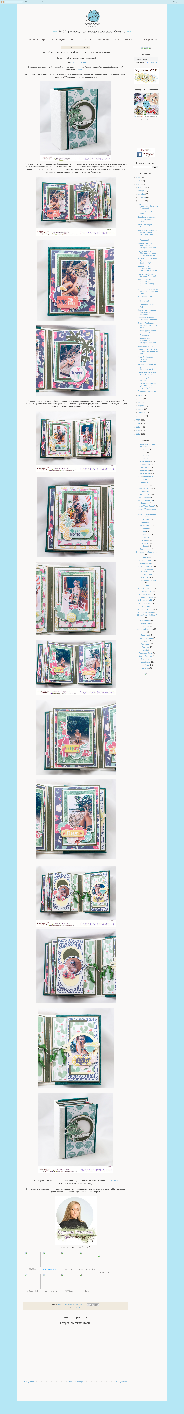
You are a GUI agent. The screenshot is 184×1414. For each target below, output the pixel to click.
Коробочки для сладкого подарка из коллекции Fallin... (148, 219)
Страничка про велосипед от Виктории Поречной (147, 340)
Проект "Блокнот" (145, 560)
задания (145, 485)
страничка (145, 626)
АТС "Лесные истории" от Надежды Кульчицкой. (147, 299)
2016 (138, 430)
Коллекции (58, 39)
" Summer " (80, 70)
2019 (138, 420)
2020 (138, 184)
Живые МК (145, 482)
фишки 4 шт (105, 1272)
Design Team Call (145, 656)
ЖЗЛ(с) (145, 479)
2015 (138, 434)
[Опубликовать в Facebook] (95, 1304)
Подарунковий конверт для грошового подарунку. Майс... (147, 385)
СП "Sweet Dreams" (145, 609)
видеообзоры (145, 464)
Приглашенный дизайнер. (147, 552)
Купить (75, 39)
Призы (145, 557)
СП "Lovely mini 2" (145, 600)
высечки (69, 1269)
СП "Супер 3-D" (145, 591)
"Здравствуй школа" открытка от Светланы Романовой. (148, 206)
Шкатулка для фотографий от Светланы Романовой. (148, 268)
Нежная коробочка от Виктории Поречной (147, 275)
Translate (153, 62)
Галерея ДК (145, 470)
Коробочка (145, 522)
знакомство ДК (145, 488)
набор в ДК (145, 534)
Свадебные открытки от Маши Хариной (147, 373)
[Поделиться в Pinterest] (98, 1304)
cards (145, 650)
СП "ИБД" (145, 577)
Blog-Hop (145, 647)
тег (145, 632)
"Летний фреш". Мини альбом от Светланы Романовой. (147, 333)
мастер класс (145, 525)
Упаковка (145, 635)
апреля (141, 406)
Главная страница (75, 1382)
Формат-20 (145, 641)
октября (141, 194)
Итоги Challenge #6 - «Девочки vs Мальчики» (146, 359)
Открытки (144, 543)
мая (140, 402)
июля (140, 395)
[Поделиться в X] (93, 1304)
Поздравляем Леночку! (147, 391)
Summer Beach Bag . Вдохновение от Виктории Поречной (147, 245)
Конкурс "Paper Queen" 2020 (146, 515)
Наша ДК (103, 39)
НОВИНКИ (145, 537)
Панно (145, 546)
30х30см (33, 1269)
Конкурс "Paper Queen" (145, 506)
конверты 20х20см (87, 1269)
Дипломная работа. (145, 476)
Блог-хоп (145, 455)
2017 (138, 427)
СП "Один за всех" (145, 566)
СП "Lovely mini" (145, 603)
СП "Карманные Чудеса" (147, 580)
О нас (88, 39)
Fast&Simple (145, 662)
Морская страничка (146, 346)
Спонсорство (145, 620)
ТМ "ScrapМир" (36, 39)
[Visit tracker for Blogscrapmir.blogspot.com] (146, 675)
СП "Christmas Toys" (145, 597)
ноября (141, 191)
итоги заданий (145, 497)
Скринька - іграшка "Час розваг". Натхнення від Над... (148, 351)
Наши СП (131, 39)
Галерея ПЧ (150, 39)
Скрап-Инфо (145, 563)
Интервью (145, 491)
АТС (145, 452)
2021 (138, 181)
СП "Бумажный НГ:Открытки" (146, 570)
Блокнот (145, 458)
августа (141, 201)
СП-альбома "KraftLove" (147, 615)
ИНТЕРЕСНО (145, 494)
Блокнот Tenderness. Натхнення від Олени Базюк (147, 325)
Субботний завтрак (145, 629)
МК (117, 39)
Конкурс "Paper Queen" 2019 (146, 510)
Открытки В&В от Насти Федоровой (147, 239)
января (141, 416)
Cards (87, 1291)
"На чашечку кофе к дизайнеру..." (147, 445)
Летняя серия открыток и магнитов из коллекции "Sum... (148, 291)
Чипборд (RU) (51, 1291)
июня (140, 399)
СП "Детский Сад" (145, 574)
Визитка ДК (145, 467)
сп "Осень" (145, 585)
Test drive (145, 668)
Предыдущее (121, 1382)
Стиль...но (145, 623)
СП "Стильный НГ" (145, 588)
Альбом (79, 1308)
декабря (141, 187)
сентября (142, 197)
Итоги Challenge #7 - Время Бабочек (146, 226)
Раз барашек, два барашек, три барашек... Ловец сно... (146, 282)
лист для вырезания (51, 1269)
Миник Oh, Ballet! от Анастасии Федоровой (148, 319)
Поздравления (145, 549)
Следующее (29, 1382)
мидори (145, 528)
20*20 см (69, 1291)
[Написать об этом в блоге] (91, 1304)
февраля (142, 412)
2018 (138, 424)
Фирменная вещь (145, 638)
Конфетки (145, 519)
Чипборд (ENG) (33, 1291)
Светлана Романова (78, 62)
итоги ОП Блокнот (145, 500)
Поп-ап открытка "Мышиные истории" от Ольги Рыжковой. (147, 253)
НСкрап (144, 540)
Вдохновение (144, 461)
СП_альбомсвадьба (145, 612)
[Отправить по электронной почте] (88, 1304)
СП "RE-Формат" (145, 606)
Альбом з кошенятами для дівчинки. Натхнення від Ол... (147, 367)
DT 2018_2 (145, 659)
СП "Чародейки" (145, 594)
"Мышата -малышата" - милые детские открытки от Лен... (147, 232)
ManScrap (145, 665)
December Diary (145, 653)
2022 (138, 177)
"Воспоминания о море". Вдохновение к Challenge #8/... (148, 261)
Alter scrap (145, 644)
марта (141, 409)
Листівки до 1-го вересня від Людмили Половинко (148, 312)
